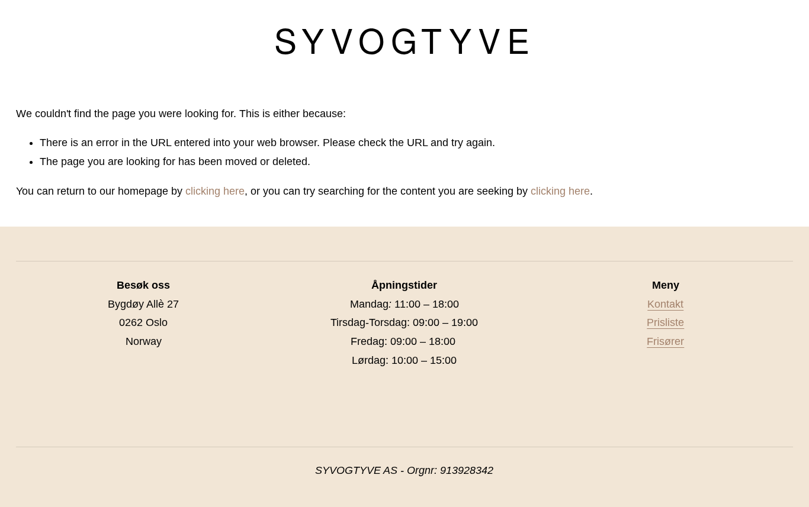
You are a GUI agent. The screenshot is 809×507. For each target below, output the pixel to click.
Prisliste (665, 322)
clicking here (215, 191)
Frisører (665, 341)
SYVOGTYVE (404, 39)
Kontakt (665, 304)
